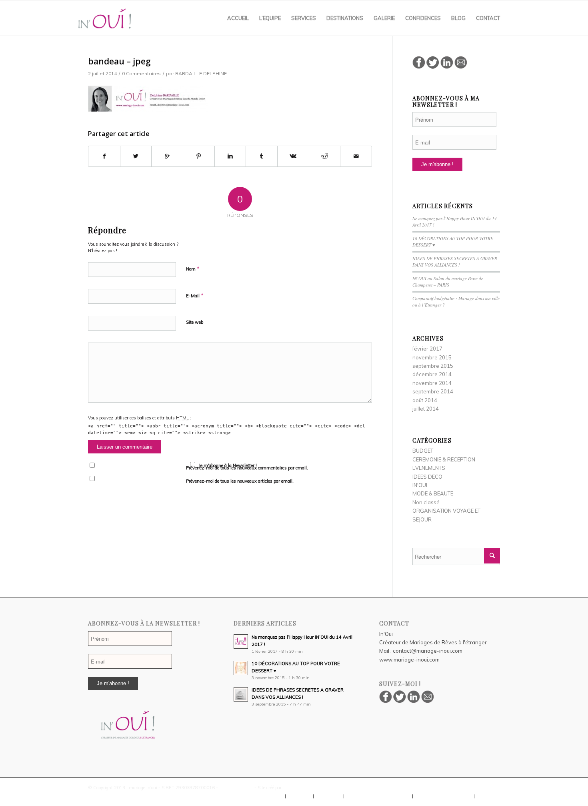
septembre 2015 (432, 366)
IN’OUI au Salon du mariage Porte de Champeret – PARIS (447, 281)
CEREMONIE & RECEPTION (443, 459)
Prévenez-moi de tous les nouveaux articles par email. (240, 481)
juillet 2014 (425, 408)
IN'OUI (419, 485)
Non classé (426, 502)
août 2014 (424, 400)
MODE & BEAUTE (432, 493)
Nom (193, 268)
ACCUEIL (271, 796)
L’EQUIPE (299, 796)
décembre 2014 (432, 374)
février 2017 (427, 348)
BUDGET (422, 450)
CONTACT (489, 796)
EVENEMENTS (428, 468)
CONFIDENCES (433, 796)
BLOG (463, 796)
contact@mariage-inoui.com (427, 651)
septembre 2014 (432, 391)
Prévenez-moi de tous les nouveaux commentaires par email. (247, 468)
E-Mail (195, 295)
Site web (194, 322)
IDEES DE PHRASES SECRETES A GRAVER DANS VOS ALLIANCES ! (454, 261)
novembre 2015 (432, 357)
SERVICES (329, 796)
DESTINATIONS (364, 796)
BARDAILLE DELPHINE (201, 73)
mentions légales (236, 787)
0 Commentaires (141, 73)
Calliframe (293, 787)
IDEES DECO (427, 476)
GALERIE (398, 796)
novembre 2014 (432, 383)
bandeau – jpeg (119, 61)
